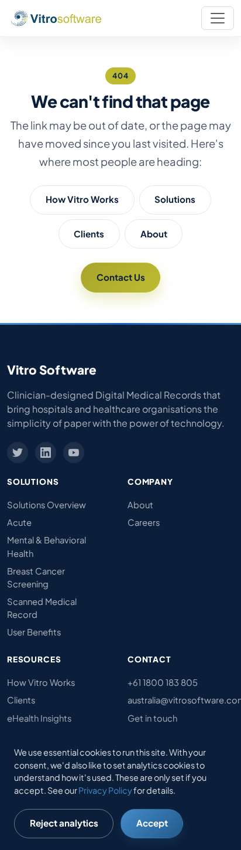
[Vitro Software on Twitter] (17, 452)
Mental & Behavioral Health (46, 546)
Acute (19, 522)
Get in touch (152, 718)
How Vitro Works (82, 199)
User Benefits (34, 632)
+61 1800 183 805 (163, 682)
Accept (152, 822)
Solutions (174, 199)
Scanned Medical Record (42, 608)
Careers (144, 522)
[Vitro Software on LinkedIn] (45, 452)
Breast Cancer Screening (36, 577)
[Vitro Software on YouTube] (73, 452)
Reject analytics (64, 822)
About (153, 233)
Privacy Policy (105, 790)
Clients (89, 233)
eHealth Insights (39, 718)
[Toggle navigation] (217, 18)
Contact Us (121, 277)
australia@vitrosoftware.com (181, 700)
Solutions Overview (46, 504)
